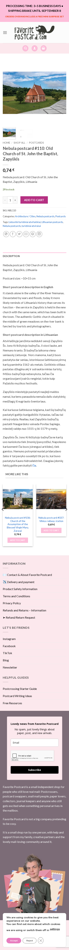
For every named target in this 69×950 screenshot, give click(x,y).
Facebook (9, 646)
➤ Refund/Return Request (19, 617)
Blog (6, 660)
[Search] (25, 48)
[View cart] (44, 48)
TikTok (7, 653)
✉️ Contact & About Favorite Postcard (27, 574)
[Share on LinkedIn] (39, 234)
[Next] (60, 92)
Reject (29, 940)
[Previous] (8, 92)
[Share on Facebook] (13, 234)
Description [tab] (11, 256)
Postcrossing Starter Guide (20, 688)
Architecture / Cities (25, 216)
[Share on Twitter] (19, 234)
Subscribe (34, 770)
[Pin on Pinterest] (33, 234)
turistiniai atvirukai (31, 225)
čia (34, 465)
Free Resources (12, 703)
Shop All (19, 142)
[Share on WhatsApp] (6, 234)
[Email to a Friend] (26, 234)
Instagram (9, 639)
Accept (13, 940)
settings (55, 929)
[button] (5, 32)
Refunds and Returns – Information (24, 610)
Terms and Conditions (16, 596)
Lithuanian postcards (52, 222)
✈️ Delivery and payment (18, 582)
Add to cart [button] (17, 540)
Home (6, 142)
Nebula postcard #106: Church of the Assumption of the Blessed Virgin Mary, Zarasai (18, 524)
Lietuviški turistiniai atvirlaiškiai (25, 222)
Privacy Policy (12, 603)
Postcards (36, 142)
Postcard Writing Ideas (17, 696)
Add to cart (34, 200)
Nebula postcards (45, 216)
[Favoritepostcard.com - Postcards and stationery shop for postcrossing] (35, 32)
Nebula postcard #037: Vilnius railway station (51, 519)
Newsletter (10, 667)
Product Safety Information (20, 589)
